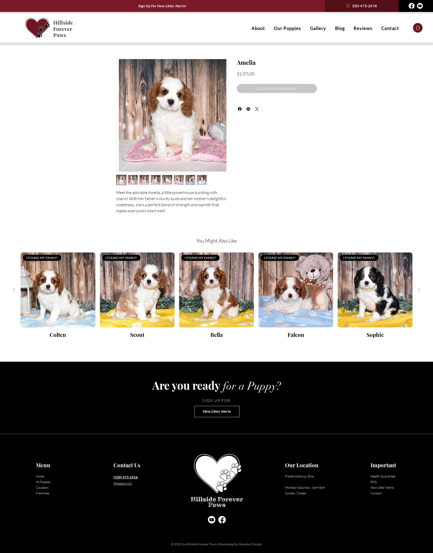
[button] (258, 28)
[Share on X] (257, 109)
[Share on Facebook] (239, 109)
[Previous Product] (14, 289)
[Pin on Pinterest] (248, 109)
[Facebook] (412, 6)
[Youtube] (420, 6)
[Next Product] (419, 289)
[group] (216, 295)
